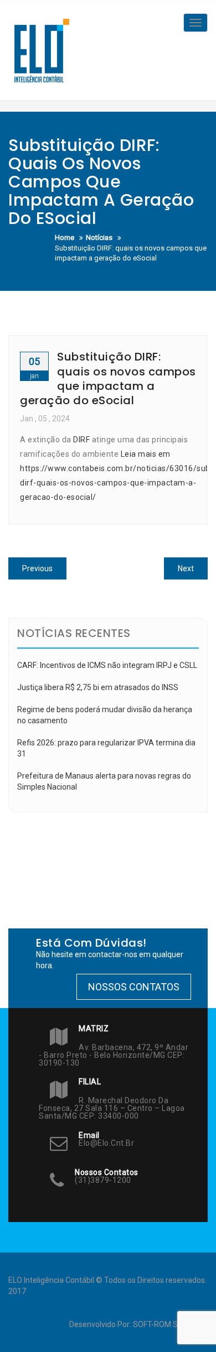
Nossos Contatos (133, 987)
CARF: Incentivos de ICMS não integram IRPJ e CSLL (107, 665)
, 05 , (45, 418)
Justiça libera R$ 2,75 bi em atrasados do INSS (97, 687)
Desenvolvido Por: (101, 1324)
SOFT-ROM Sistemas (169, 1324)
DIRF (81, 439)
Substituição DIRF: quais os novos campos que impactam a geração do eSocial (108, 378)
